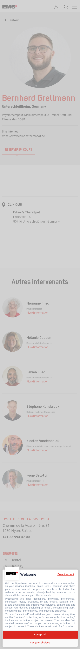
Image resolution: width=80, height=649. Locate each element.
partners (22, 583)
